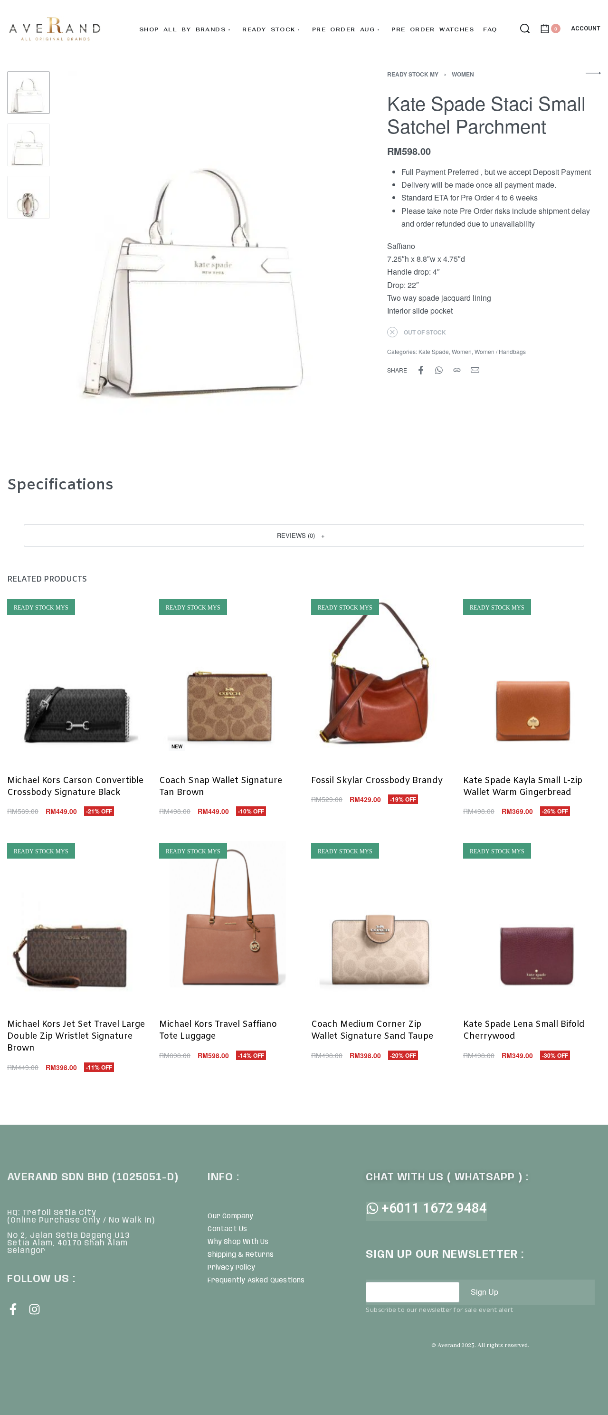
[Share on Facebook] (421, 370)
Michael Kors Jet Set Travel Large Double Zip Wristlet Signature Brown (76, 1036)
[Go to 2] (28, 145)
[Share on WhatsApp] (439, 370)
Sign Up (484, 1291)
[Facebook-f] (13, 1309)
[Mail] (475, 370)
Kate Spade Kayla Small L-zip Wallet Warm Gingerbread (522, 786)
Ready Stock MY (412, 74)
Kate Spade (433, 351)
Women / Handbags (500, 351)
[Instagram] (34, 1309)
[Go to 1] (28, 92)
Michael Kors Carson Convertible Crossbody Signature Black (75, 786)
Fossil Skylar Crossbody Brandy (377, 780)
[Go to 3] (28, 197)
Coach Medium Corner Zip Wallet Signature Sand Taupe (372, 1030)
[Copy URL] (457, 370)
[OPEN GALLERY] (202, 262)
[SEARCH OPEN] (525, 28)
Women (463, 74)
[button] (304, 535)
